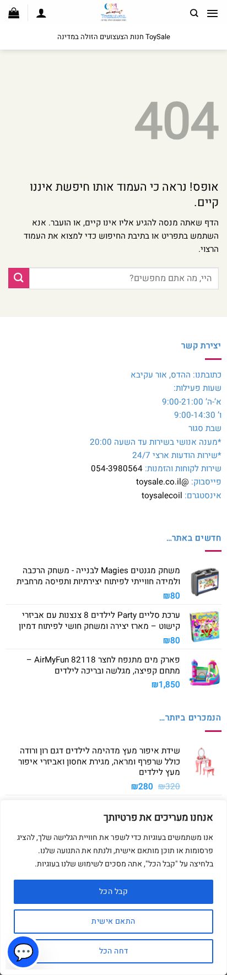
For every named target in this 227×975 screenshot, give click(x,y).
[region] (113, 887)
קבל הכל (113, 891)
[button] (212, 13)
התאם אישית (113, 921)
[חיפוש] (194, 13)
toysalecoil (162, 495)
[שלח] (18, 278)
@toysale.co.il (162, 482)
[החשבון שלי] (41, 13)
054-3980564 (117, 468)
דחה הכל (113, 951)
